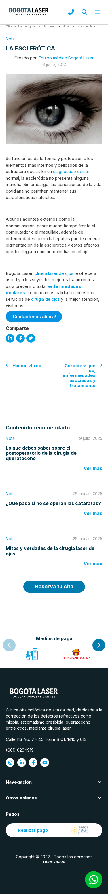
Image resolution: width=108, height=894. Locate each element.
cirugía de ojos (45, 299)
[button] (98, 645)
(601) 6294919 (20, 749)
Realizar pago (33, 830)
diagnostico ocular (71, 171)
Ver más (93, 468)
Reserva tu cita (54, 586)
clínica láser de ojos (54, 273)
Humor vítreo (26, 365)
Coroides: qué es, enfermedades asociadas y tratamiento (79, 375)
